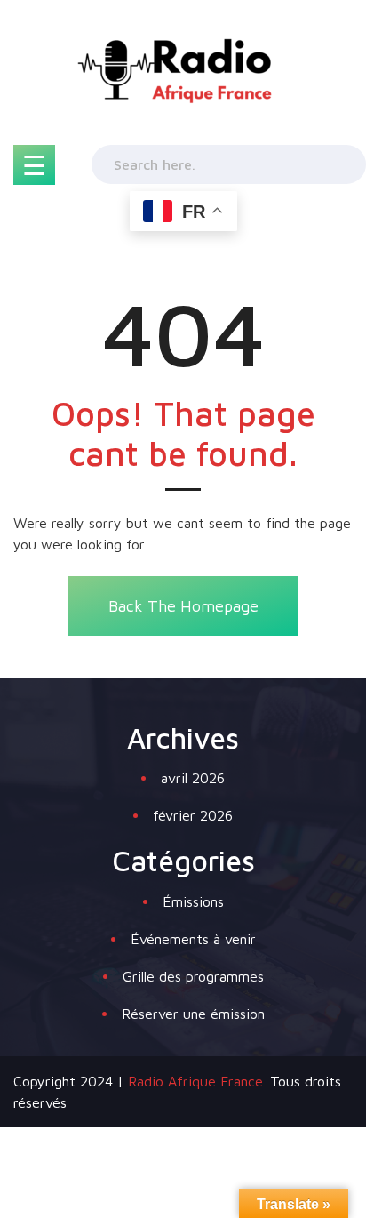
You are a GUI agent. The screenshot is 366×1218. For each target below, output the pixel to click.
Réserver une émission (193, 1014)
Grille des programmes (193, 976)
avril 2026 (193, 778)
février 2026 (193, 815)
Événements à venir (193, 939)
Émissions (193, 901)
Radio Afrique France (195, 1081)
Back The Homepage (183, 606)
